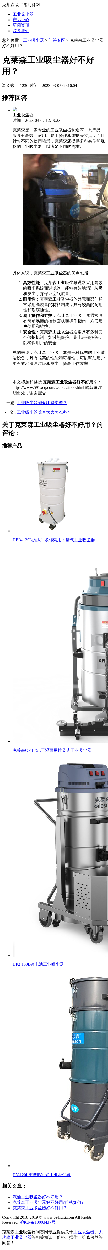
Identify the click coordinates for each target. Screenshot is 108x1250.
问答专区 (56, 40)
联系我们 (21, 30)
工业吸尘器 (23, 14)
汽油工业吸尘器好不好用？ (38, 1197)
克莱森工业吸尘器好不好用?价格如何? (48, 1202)
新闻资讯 (21, 25)
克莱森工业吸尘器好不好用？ (40, 1208)
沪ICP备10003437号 (38, 1222)
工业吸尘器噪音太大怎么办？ (44, 412)
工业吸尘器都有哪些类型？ (42, 402)
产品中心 (21, 19)
